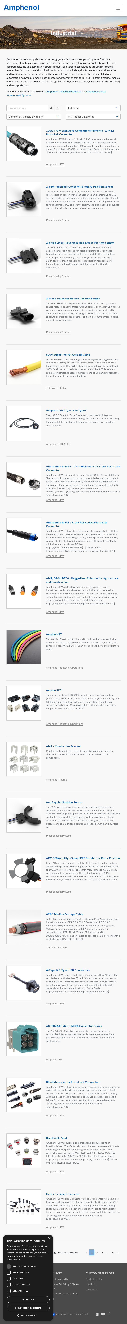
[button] (28, 1315)
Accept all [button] (28, 1299)
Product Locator (94, 1279)
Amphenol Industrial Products (63, 91)
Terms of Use (80, 1314)
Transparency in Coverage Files (61, 1293)
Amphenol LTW (55, 164)
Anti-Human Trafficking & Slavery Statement (62, 1286)
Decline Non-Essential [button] (28, 1308)
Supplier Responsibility (57, 1279)
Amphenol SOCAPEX (58, 443)
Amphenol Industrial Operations (64, 667)
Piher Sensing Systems (58, 219)
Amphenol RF (54, 1059)
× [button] (49, 1238)
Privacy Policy (13, 1259)
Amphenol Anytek (56, 779)
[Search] (51, 108)
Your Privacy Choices (64, 1314)
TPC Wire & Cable (56, 387)
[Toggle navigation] (118, 8)
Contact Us (91, 1289)
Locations (90, 1284)
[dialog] (28, 1278)
